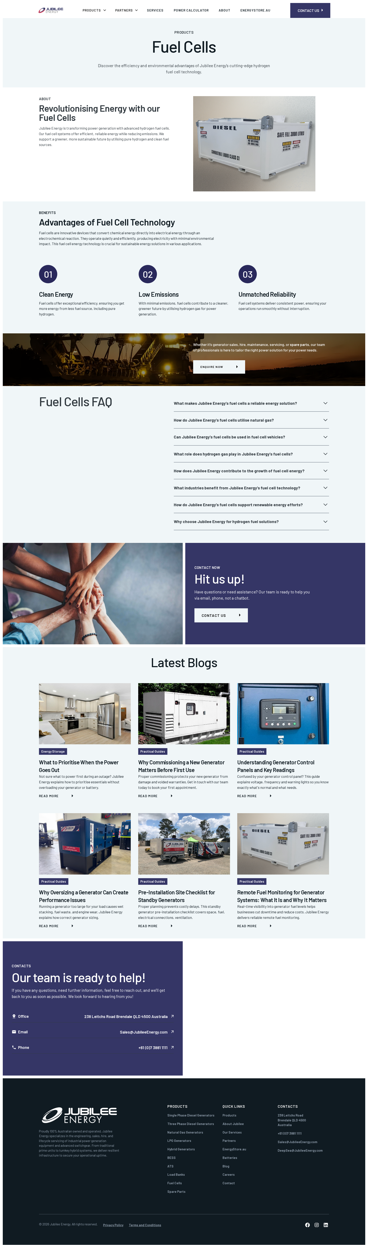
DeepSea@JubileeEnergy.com (300, 1150)
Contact (229, 1183)
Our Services (232, 1132)
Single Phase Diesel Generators (190, 1115)
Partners (229, 1140)
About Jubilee (233, 1124)
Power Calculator (191, 10)
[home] (52, 10)
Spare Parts (176, 1191)
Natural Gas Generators (185, 1132)
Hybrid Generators (181, 1149)
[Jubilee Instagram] (316, 1225)
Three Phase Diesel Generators (190, 1124)
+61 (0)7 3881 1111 (290, 1133)
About (224, 10)
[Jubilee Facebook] (307, 1225)
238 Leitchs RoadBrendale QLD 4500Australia (292, 1120)
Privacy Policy (113, 1225)
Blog (226, 1166)
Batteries (230, 1158)
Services (155, 10)
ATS (170, 1166)
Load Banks (176, 1174)
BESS (171, 1158)
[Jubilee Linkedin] (326, 1225)
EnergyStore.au (255, 10)
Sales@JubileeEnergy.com (297, 1142)
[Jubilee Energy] (79, 1115)
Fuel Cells (174, 1183)
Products (229, 1115)
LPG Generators (179, 1140)
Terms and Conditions (145, 1225)
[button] (94, 10)
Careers (229, 1174)
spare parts (299, 344)
